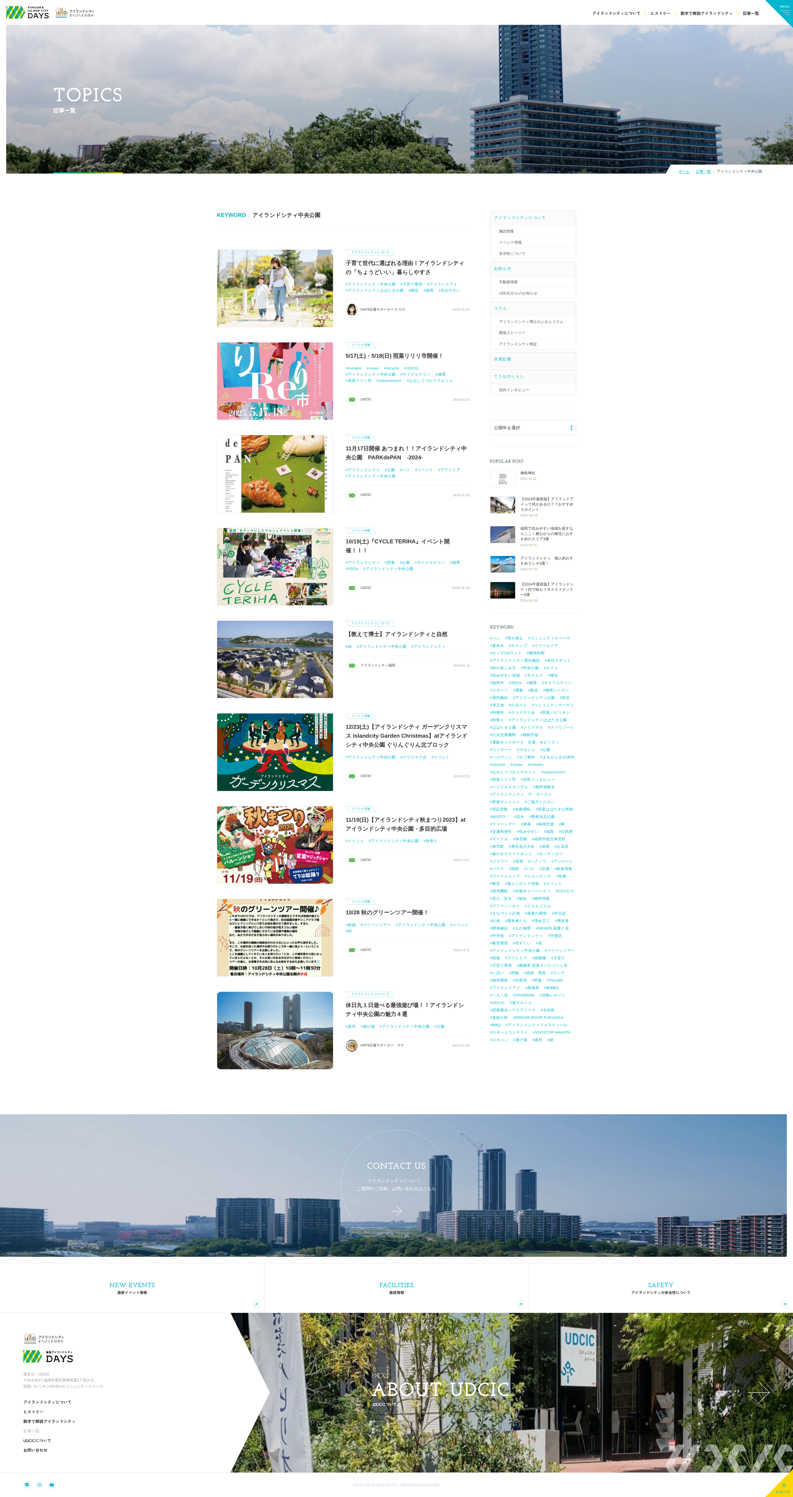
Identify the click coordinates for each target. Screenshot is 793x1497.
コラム (500, 308)
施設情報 (506, 231)
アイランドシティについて (520, 218)
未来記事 (502, 359)
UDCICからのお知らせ (518, 293)
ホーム (684, 172)
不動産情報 (508, 282)
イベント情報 (510, 242)
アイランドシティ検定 (518, 344)
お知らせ (502, 269)
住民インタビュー (514, 390)
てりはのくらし (509, 376)
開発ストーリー (512, 333)
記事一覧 (703, 172)
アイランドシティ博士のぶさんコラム (531, 322)
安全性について (512, 253)
